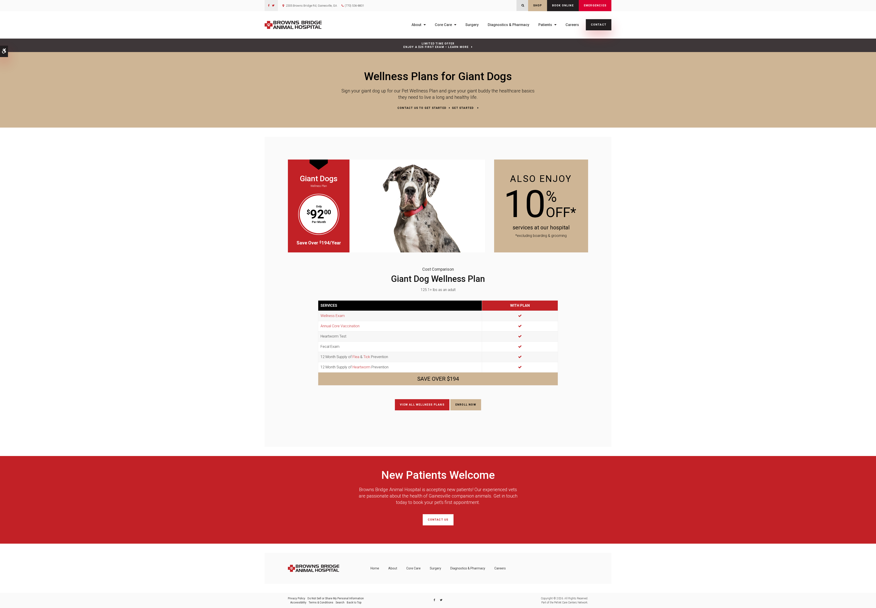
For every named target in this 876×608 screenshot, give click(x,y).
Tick (366, 357)
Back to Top (354, 602)
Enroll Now (465, 404)
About (416, 25)
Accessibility (298, 602)
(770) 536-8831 (354, 5)
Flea (355, 357)
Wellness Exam (333, 316)
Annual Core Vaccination (340, 326)
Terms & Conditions (321, 602)
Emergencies (595, 5)
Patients (545, 25)
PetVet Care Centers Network (570, 602)
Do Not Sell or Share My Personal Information (336, 598)
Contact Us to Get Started (421, 108)
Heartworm (361, 367)
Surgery (472, 25)
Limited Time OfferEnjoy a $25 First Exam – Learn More (436, 45)
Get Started (463, 108)
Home (374, 568)
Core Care (443, 25)
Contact (598, 24)
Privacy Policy (296, 598)
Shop (537, 5)
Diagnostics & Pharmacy (508, 25)
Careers (572, 25)
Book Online (563, 5)
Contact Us (438, 519)
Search (340, 602)
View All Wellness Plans (422, 404)
